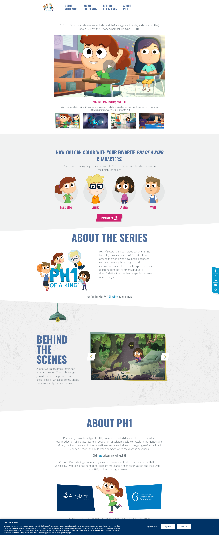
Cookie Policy (19, 533)
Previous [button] (91, 356)
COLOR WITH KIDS (71, 7)
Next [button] (164, 356)
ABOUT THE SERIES (90, 7)
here (100, 455)
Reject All (168, 527)
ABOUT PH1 (127, 7)
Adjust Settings (151, 527)
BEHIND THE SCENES (110, 7)
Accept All (184, 527)
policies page (66, 533)
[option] (109, 73)
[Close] (213, 526)
